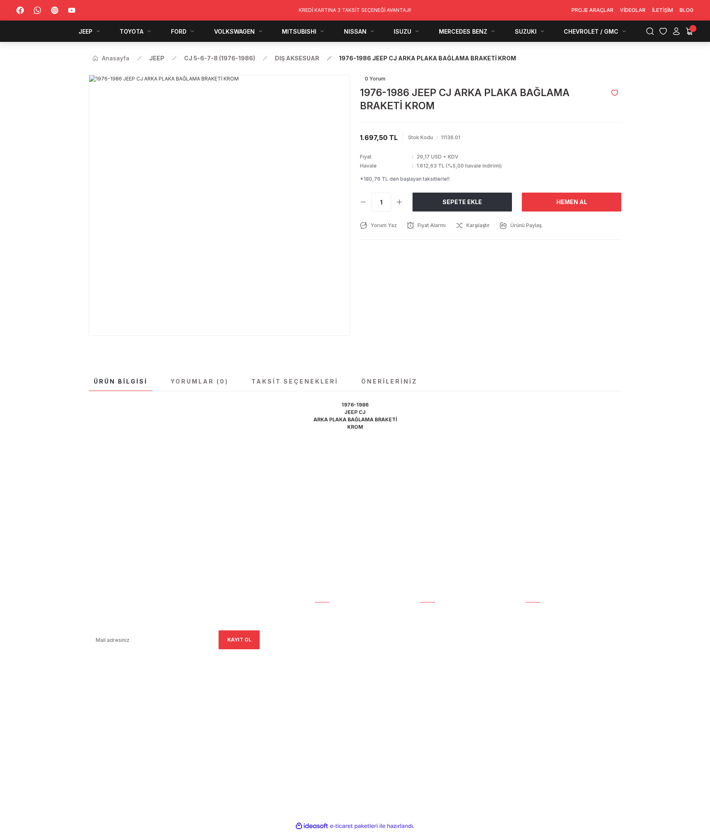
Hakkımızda (330, 624)
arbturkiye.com (200, 722)
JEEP (531, 624)
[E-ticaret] (354, 826)
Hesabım (326, 613)
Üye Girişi (433, 636)
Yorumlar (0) (199, 381)
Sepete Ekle (462, 201)
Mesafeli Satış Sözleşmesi (456, 659)
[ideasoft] (311, 826)
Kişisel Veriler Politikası (454, 705)
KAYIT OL (239, 640)
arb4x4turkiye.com (112, 722)
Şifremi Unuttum (444, 647)
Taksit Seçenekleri (294, 381)
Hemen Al (571, 201)
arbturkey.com (156, 722)
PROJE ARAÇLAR (546, 613)
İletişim (325, 659)
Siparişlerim (331, 636)
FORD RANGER (543, 647)
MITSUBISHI (540, 670)
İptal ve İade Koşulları (452, 682)
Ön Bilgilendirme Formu (453, 693)
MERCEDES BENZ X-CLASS (558, 705)
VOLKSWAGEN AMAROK (555, 659)
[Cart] (689, 31)
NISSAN (535, 682)
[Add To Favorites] (614, 92)
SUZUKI (535, 716)
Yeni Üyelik (435, 624)
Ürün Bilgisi (121, 381)
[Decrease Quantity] (363, 202)
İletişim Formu (335, 647)
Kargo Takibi (438, 613)
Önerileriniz (389, 381)
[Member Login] (676, 31)
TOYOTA (537, 636)
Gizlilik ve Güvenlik (447, 670)
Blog (322, 670)
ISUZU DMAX (542, 693)
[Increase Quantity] (399, 202)
